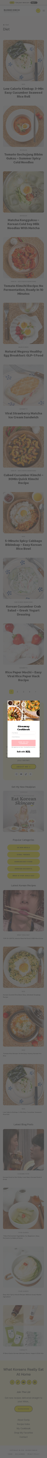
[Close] (37, 703)
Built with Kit (23, 751)
